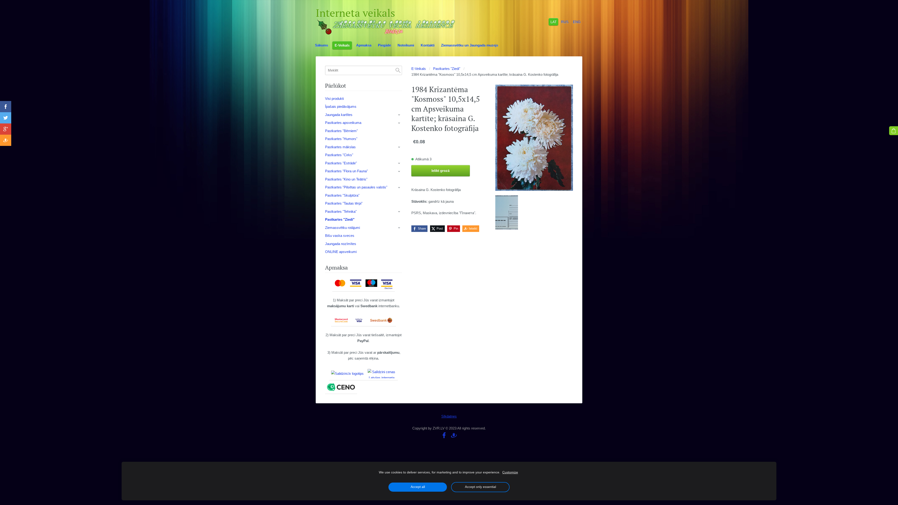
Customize (510, 472)
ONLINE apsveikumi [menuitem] (341, 252)
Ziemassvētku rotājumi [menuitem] (342, 228)
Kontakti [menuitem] (428, 45)
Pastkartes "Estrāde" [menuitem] (341, 163)
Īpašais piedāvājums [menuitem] (340, 106)
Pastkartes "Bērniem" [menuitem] (341, 131)
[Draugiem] (453, 435)
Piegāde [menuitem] (384, 45)
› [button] (399, 114)
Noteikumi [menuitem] (406, 45)
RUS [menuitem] (564, 22)
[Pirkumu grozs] (893, 130)
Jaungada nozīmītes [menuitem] (340, 244)
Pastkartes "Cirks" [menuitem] (339, 155)
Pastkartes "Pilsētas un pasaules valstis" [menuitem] (356, 187)
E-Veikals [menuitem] (342, 45)
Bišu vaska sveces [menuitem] (339, 236)
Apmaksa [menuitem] (363, 45)
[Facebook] (444, 435)
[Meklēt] (398, 70)
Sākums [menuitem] (321, 45)
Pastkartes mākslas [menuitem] (340, 147)
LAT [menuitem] (553, 22)
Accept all (418, 487)
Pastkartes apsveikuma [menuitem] (343, 123)
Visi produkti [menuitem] (334, 99)
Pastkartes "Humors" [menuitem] (341, 139)
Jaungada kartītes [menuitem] (338, 115)
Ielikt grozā (440, 171)
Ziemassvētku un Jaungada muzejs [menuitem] (469, 45)
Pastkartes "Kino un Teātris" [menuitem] (346, 179)
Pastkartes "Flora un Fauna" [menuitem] (346, 171)
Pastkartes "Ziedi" (446, 69)
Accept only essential (480, 487)
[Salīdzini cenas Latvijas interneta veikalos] (382, 373)
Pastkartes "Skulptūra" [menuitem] (342, 195)
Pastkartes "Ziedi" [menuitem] (340, 219)
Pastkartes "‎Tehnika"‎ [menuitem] (341, 211)
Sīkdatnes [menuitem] (449, 416)
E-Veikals (418, 69)
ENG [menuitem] (577, 22)
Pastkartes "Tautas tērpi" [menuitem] (343, 203)
